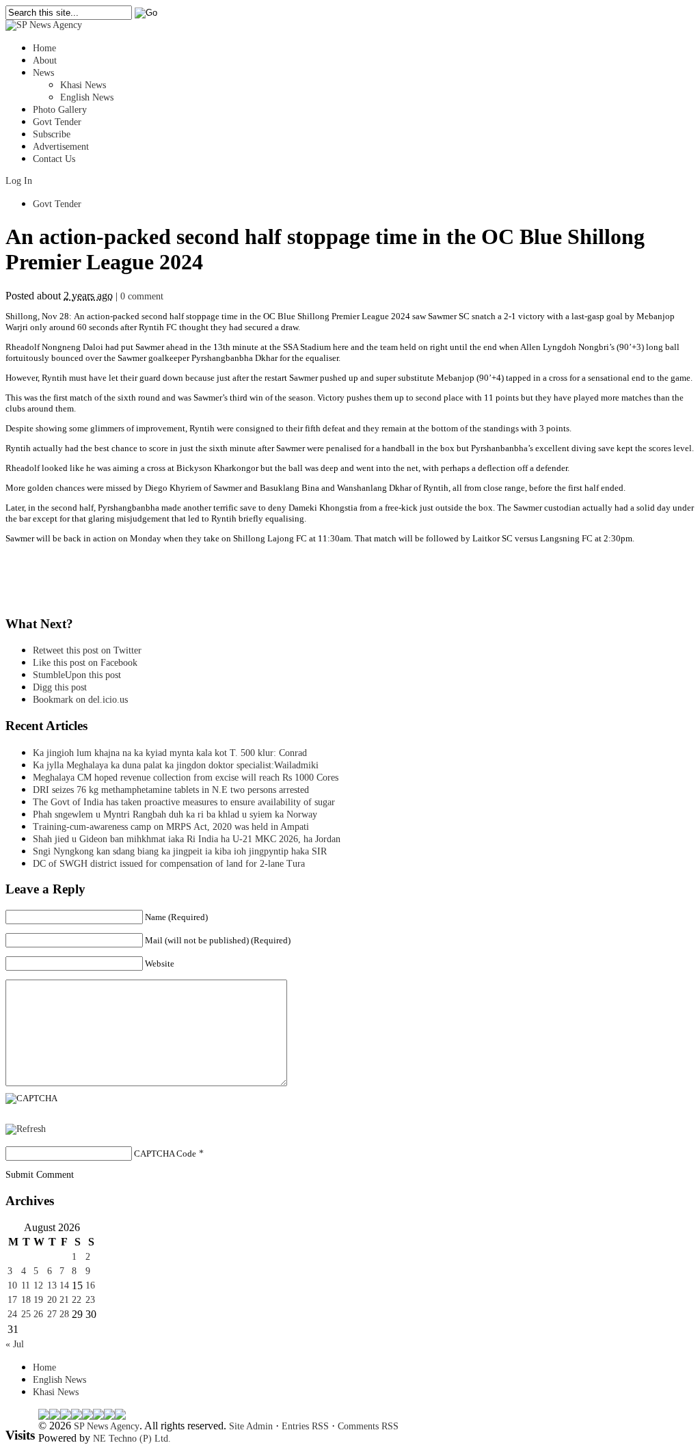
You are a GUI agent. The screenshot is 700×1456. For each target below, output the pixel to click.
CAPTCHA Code (165, 1153)
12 (38, 1285)
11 (25, 1285)
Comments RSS (368, 1426)
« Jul (14, 1344)
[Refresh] (25, 1129)
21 (64, 1300)
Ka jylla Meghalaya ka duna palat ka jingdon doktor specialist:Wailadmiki (176, 765)
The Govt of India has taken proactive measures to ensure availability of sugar (184, 802)
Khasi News (83, 85)
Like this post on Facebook (85, 663)
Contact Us (54, 159)
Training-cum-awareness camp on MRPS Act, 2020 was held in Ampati (171, 827)
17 (12, 1300)
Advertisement (61, 146)
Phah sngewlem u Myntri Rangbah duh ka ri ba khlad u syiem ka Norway (175, 814)
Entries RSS (305, 1426)
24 (12, 1314)
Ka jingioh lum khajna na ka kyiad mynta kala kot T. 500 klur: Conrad (170, 753)
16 (90, 1285)
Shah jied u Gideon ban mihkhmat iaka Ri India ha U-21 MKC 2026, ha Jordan (186, 839)
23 (90, 1300)
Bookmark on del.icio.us (80, 700)
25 (26, 1314)
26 (38, 1314)
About (45, 60)
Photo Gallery (60, 110)
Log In (18, 181)
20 (52, 1300)
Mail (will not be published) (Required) (218, 940)
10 (12, 1285)
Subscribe (51, 134)
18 (26, 1300)
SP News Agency (106, 1426)
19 (38, 1300)
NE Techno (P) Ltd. (132, 1438)
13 (52, 1285)
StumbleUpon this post (77, 675)
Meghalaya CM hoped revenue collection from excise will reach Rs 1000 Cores (185, 777)
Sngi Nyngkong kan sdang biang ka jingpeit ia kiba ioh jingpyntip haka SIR (180, 851)
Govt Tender (57, 122)
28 (64, 1314)
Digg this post (60, 687)
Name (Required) (176, 917)
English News (86, 97)
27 (52, 1314)
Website (159, 963)
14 (64, 1285)
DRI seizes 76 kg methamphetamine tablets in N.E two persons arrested (171, 790)
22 (76, 1300)
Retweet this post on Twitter (87, 650)
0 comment (141, 296)
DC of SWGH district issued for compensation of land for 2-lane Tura (169, 864)
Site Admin (251, 1426)
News (43, 73)
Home (44, 48)
